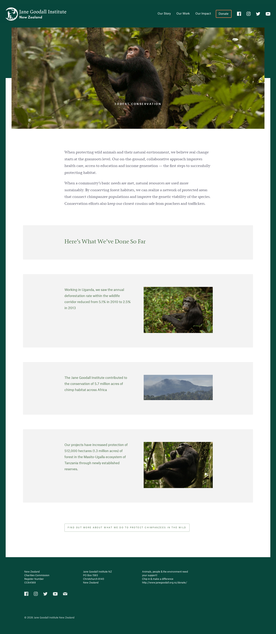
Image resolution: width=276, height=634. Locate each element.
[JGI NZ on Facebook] (26, 595)
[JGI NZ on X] (45, 595)
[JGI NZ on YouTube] (55, 595)
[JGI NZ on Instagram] (249, 14)
